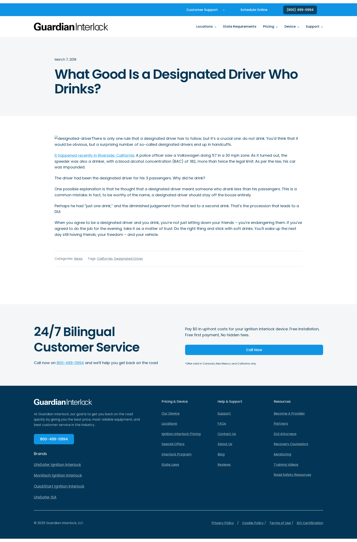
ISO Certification (310, 523)
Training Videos (286, 464)
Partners (281, 423)
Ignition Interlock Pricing (181, 433)
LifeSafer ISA (45, 497)
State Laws (170, 464)
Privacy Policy (223, 523)
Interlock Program (177, 454)
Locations (169, 423)
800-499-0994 (70, 362)
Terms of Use (280, 523)
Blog (221, 454)
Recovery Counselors (291, 444)
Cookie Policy (253, 523)
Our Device (171, 413)
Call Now (254, 349)
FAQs (222, 423)
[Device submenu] (298, 27)
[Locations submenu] (215, 27)
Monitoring (282, 454)
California (104, 258)
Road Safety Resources (292, 474)
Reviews (224, 464)
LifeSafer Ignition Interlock (57, 464)
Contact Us (227, 433)
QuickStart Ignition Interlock (59, 486)
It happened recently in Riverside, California (94, 155)
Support (224, 413)
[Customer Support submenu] (224, 10)
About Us (225, 444)
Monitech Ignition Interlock (58, 475)
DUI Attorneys (285, 433)
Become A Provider (289, 413)
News (78, 258)
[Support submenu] (322, 27)
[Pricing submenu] (277, 27)
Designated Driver (128, 258)
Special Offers (173, 444)
